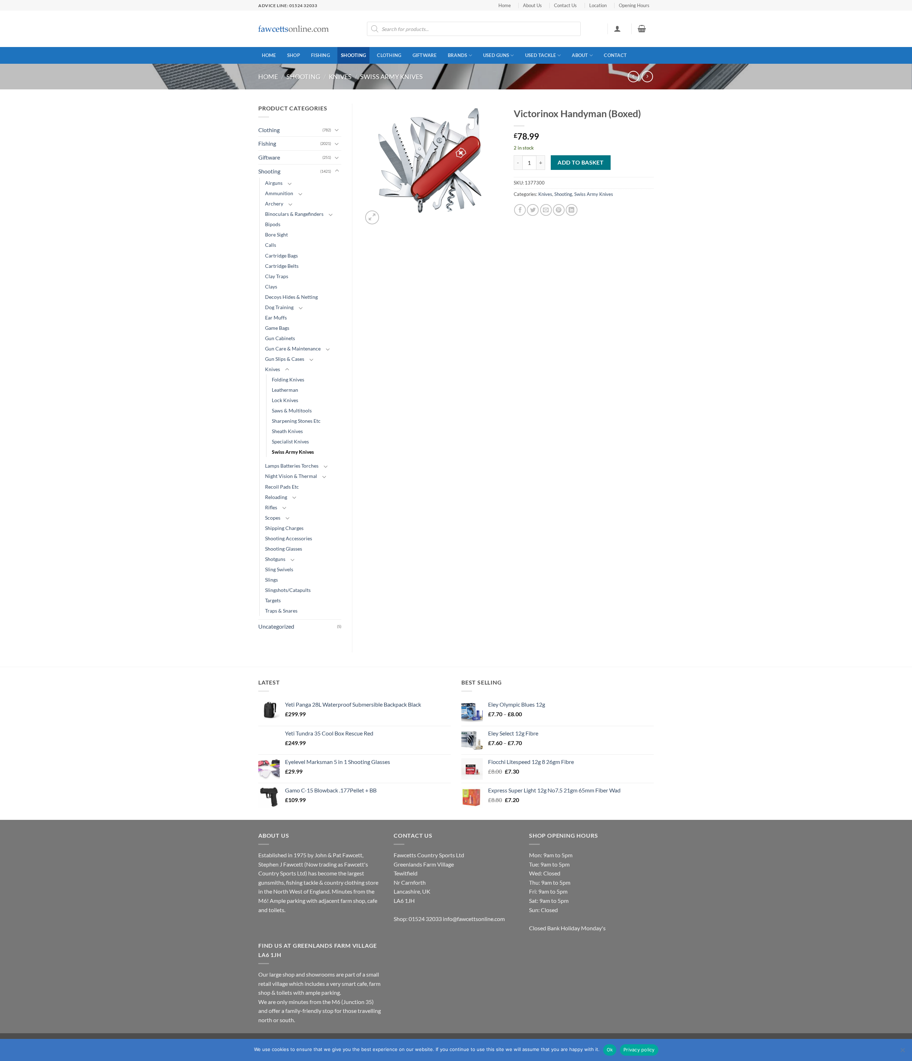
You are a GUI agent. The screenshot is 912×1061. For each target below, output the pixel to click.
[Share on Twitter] (533, 210)
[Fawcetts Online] (294, 29)
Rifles (271, 507)
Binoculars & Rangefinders (294, 214)
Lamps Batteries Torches (291, 466)
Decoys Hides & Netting (291, 297)
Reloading (276, 497)
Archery (274, 204)
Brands (457, 55)
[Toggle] (337, 129)
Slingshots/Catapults (288, 590)
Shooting (353, 55)
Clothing (389, 55)
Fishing (320, 55)
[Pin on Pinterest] (559, 210)
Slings (271, 580)
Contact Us (565, 5)
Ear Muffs (276, 317)
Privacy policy (639, 1049)
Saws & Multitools (292, 410)
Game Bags (277, 328)
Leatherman (285, 390)
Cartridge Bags (281, 256)
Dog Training (279, 307)
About (580, 55)
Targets (273, 600)
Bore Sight (276, 235)
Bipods (272, 224)
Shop (293, 55)
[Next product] (633, 76)
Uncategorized (276, 626)
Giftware (425, 55)
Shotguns (275, 559)
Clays (271, 287)
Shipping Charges (284, 528)
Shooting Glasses (283, 549)
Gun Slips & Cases (284, 359)
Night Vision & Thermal (291, 476)
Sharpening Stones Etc (296, 421)
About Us (532, 5)
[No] (902, 1052)
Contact (615, 55)
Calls (270, 245)
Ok (610, 1049)
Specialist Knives (290, 441)
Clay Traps (276, 276)
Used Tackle (540, 55)
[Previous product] (647, 76)
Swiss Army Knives (391, 76)
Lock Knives (285, 400)
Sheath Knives (287, 431)
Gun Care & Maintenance (293, 348)
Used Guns (496, 55)
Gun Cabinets (280, 338)
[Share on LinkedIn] (571, 210)
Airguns (274, 183)
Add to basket (580, 162)
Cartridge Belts (282, 266)
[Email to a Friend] (546, 210)
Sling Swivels (279, 569)
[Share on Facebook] (520, 210)
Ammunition (279, 193)
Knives (340, 76)
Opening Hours (634, 5)
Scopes (272, 518)
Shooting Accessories (288, 538)
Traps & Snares (281, 611)
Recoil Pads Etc (282, 487)
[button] (617, 28)
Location (598, 5)
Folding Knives (288, 379)
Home (504, 5)
